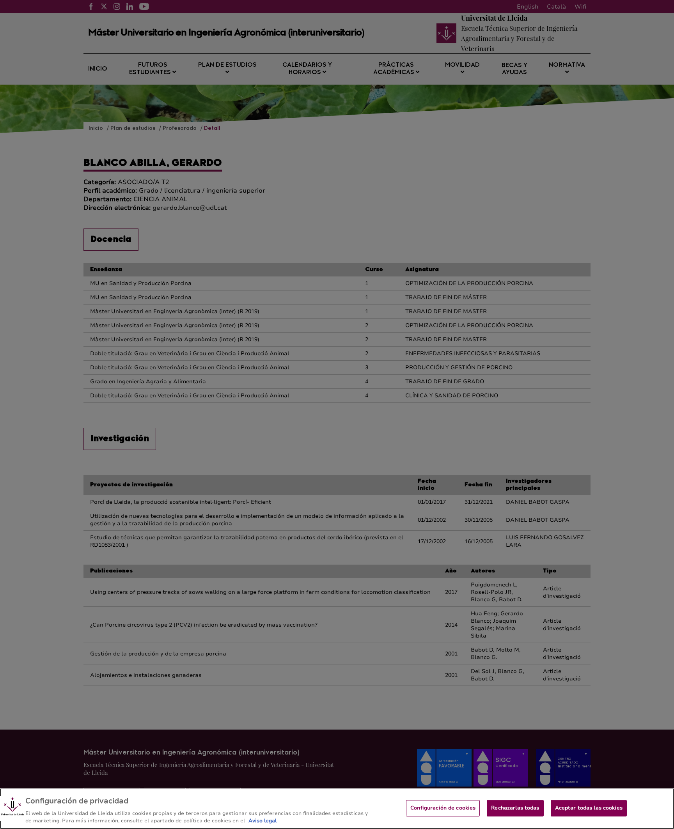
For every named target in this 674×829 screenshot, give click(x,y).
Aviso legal (262, 820)
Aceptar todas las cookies (589, 807)
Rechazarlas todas (515, 807)
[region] (337, 808)
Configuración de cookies (442, 807)
